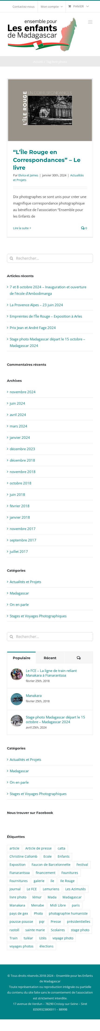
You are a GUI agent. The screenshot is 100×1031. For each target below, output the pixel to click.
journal (15, 889)
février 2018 (20, 506)
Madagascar (19, 593)
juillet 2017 (19, 551)
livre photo (18, 897)
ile (52, 881)
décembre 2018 (22, 460)
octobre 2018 (20, 483)
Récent (50, 658)
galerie (39, 881)
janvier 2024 (20, 437)
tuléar (28, 938)
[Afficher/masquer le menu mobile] (90, 22)
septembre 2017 (23, 540)
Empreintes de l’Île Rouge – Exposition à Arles (46, 316)
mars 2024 (18, 426)
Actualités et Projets (25, 581)
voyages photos (21, 946)
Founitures (69, 873)
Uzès (43, 938)
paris (76, 905)
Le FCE (32, 889)
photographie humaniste (68, 913)
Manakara (34, 695)
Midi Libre (58, 905)
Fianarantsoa (20, 873)
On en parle (19, 604)
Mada (52, 897)
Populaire (21, 658)
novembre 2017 (23, 528)
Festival (82, 865)
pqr (42, 922)
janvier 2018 (20, 517)
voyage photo (63, 938)
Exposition (18, 865)
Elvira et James (28, 175)
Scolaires (58, 930)
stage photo (80, 930)
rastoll (14, 930)
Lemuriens (51, 889)
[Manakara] (17, 696)
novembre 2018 (23, 471)
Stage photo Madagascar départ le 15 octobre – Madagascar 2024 (55, 719)
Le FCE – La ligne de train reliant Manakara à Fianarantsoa (51, 673)
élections (46, 946)
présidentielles (78, 922)
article (14, 848)
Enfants (64, 856)
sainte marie (35, 930)
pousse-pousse (21, 922)
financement (45, 873)
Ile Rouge (67, 881)
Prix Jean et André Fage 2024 (33, 327)
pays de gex (19, 913)
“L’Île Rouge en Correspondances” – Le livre (46, 159)
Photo (38, 913)
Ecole (47, 856)
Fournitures (19, 881)
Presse (56, 922)
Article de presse (38, 848)
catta (61, 848)
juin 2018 (17, 494)
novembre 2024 (23, 392)
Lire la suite (21, 228)
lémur (37, 897)
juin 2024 (17, 403)
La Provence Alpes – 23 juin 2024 (36, 304)
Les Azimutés (75, 889)
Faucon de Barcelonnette (51, 865)
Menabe (37, 905)
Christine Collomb (23, 856)
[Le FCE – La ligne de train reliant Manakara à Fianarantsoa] (17, 671)
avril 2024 (18, 414)
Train (14, 938)
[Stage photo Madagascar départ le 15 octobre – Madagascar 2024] (17, 718)
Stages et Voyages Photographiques (38, 616)
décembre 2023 (22, 449)
